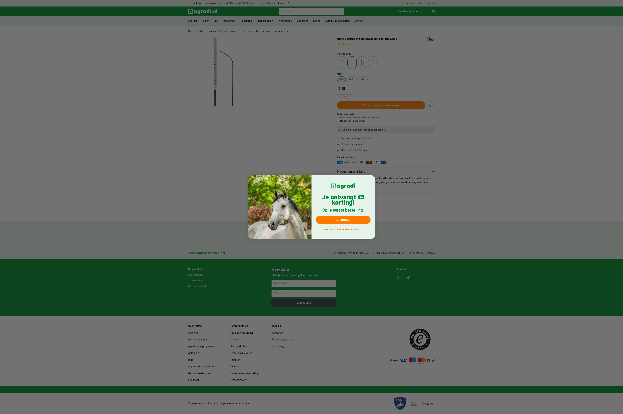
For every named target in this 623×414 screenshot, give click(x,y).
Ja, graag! (343, 219)
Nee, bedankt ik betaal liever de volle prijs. (343, 229)
